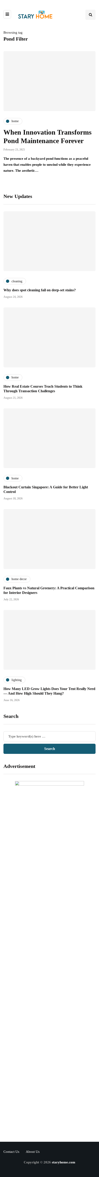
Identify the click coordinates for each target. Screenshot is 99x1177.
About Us (33, 1151)
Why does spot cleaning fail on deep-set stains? (39, 290)
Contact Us (11, 1151)
